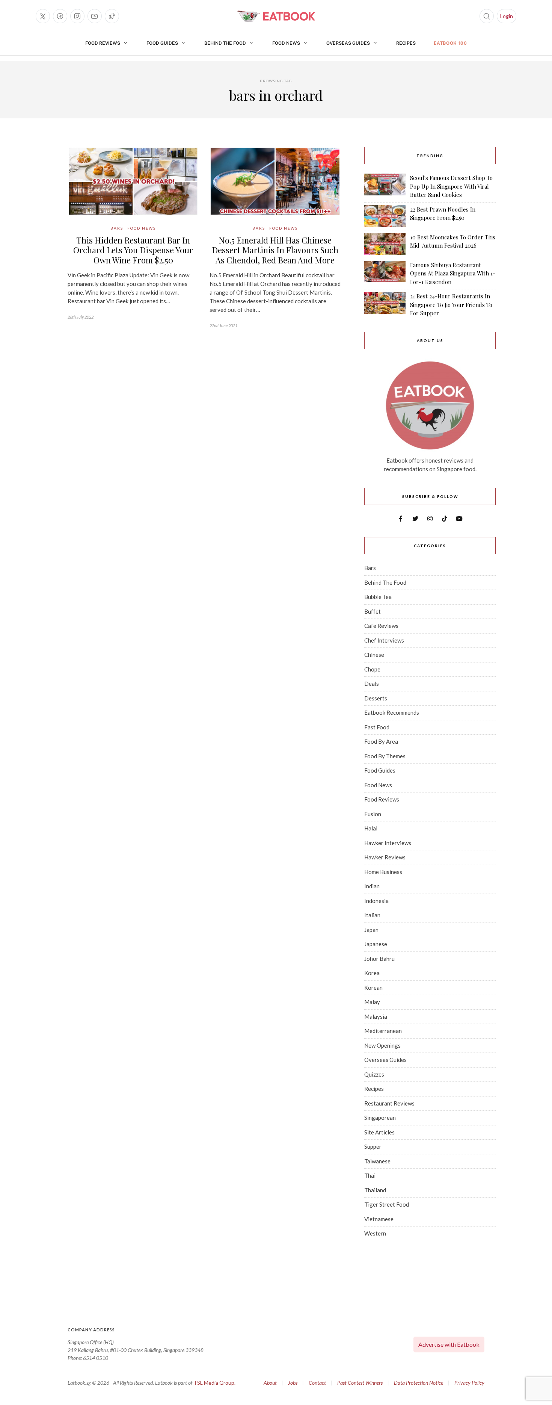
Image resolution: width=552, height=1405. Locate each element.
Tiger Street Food (386, 1204)
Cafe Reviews (381, 625)
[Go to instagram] (77, 16)
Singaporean (380, 1117)
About (270, 1382)
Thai (370, 1175)
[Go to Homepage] (276, 16)
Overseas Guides (348, 43)
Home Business (383, 871)
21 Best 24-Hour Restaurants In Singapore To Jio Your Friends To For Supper (451, 304)
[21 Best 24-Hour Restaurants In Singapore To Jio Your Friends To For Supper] (385, 305)
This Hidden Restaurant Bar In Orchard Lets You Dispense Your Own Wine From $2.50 (133, 250)
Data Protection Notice (418, 1382)
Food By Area (381, 741)
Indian (372, 886)
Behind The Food (225, 43)
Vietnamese (379, 1219)
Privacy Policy (469, 1382)
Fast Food (376, 727)
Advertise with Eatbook (449, 1344)
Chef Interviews (384, 640)
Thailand (375, 1190)
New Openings (382, 1045)
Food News (286, 43)
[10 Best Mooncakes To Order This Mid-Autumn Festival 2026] (385, 244)
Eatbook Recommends (391, 712)
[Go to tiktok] (112, 16)
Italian (372, 915)
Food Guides (162, 43)
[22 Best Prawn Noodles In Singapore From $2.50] (385, 216)
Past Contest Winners (360, 1382)
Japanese (375, 944)
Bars (116, 228)
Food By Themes (385, 756)
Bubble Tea (378, 596)
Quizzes (374, 1074)
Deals (371, 683)
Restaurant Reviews (389, 1103)
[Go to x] (43, 16)
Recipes (406, 43)
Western (375, 1233)
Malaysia (375, 1016)
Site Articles (379, 1132)
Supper (373, 1146)
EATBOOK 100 (450, 43)
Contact (317, 1382)
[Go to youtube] (94, 16)
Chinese (374, 654)
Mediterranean (383, 1030)
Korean (373, 987)
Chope (372, 669)
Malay (372, 1001)
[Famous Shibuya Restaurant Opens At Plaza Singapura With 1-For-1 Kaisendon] (385, 273)
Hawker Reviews (385, 857)
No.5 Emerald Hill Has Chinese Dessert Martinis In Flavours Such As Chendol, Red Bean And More (275, 250)
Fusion (372, 814)
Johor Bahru (379, 958)
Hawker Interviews (387, 842)
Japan (371, 929)
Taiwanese (377, 1161)
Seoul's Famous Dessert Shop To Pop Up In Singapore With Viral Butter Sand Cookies (451, 186)
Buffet (372, 611)
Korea (372, 972)
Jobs (292, 1382)
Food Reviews (102, 43)
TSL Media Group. (214, 1382)
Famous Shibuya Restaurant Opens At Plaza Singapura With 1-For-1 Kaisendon (452, 273)
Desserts (375, 698)
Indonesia (376, 900)
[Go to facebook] (60, 16)
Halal (370, 828)
